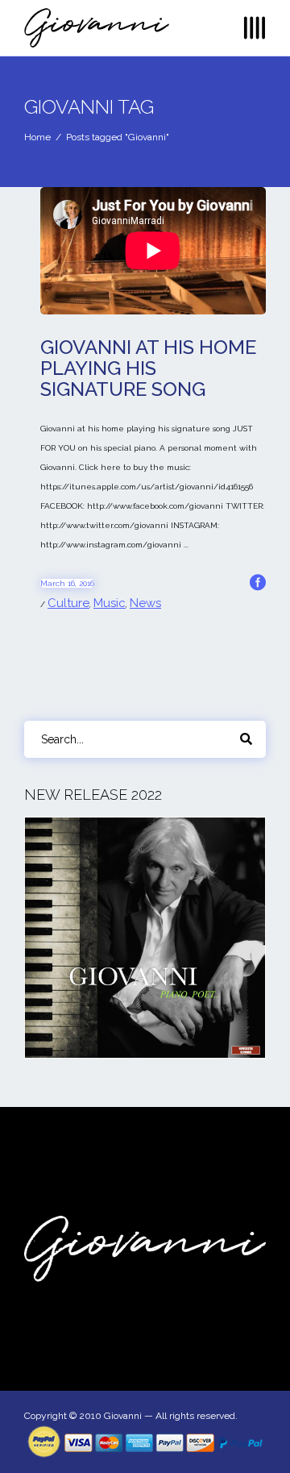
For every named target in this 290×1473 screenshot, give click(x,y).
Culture (68, 603)
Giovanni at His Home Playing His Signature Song (148, 368)
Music (109, 603)
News (145, 603)
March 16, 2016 (67, 583)
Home (37, 137)
